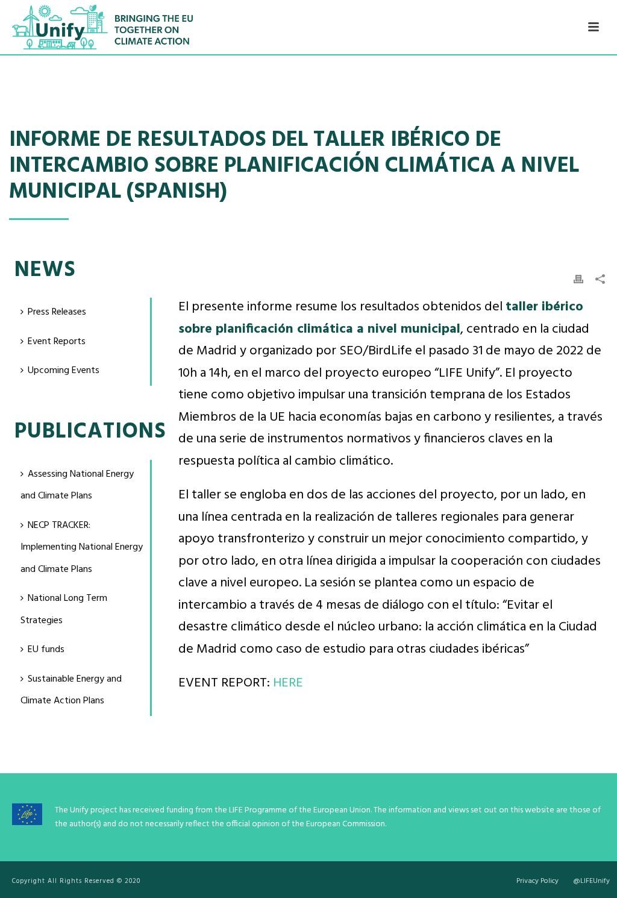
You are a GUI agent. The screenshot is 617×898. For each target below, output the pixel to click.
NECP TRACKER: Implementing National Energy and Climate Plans (81, 547)
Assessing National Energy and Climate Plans (77, 485)
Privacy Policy (537, 881)
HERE (288, 683)
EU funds (46, 650)
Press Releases (57, 312)
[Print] (578, 280)
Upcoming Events (63, 370)
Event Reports (57, 342)
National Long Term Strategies (63, 610)
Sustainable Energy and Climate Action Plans (71, 690)
